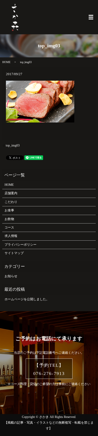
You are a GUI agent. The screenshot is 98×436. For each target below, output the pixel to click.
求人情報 (11, 236)
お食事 (9, 210)
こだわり (11, 202)
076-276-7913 (49, 373)
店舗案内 (11, 193)
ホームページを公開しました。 (27, 299)
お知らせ (11, 276)
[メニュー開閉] (91, 17)
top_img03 (13, 145)
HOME (6, 62)
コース (9, 227)
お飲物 (9, 219)
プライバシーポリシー (20, 244)
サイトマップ (14, 253)
